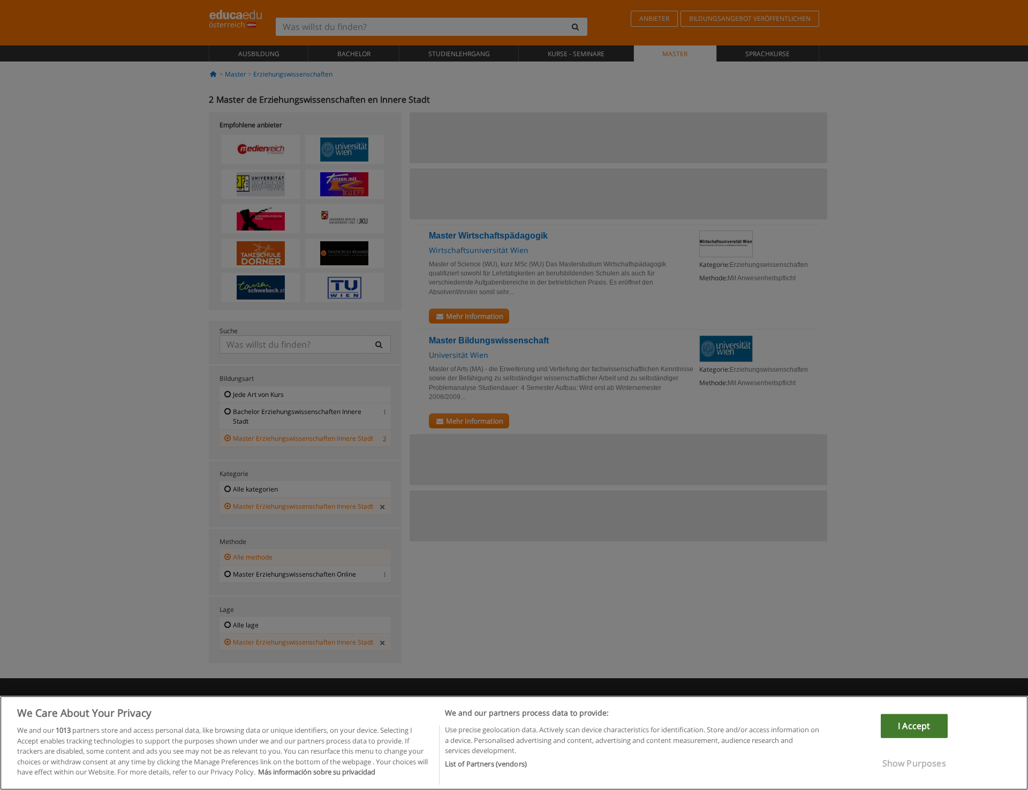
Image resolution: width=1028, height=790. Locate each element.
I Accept (914, 726)
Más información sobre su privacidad (316, 772)
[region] (514, 743)
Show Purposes (914, 763)
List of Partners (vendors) (486, 764)
